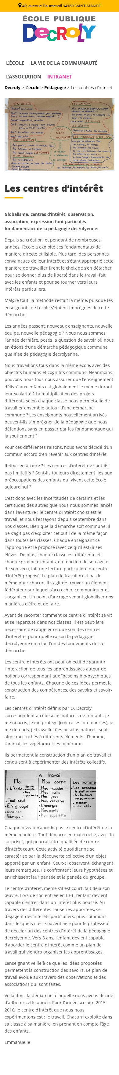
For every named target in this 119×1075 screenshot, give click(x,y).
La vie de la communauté (64, 63)
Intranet (59, 76)
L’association (23, 76)
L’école (15, 63)
